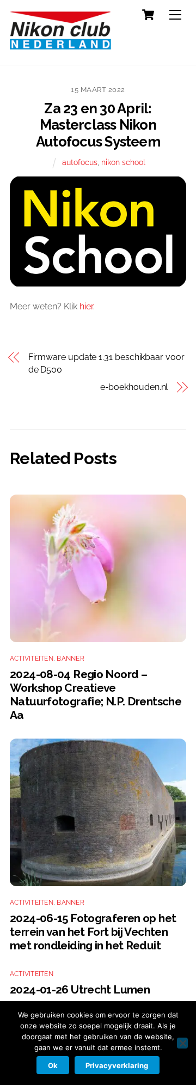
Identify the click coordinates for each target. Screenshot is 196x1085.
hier (86, 306)
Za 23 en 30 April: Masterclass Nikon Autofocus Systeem (98, 125)
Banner (70, 658)
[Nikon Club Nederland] (60, 45)
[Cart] (148, 15)
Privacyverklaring (116, 1065)
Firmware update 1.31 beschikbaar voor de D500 (106, 363)
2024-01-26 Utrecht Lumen (80, 989)
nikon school (123, 162)
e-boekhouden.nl (134, 387)
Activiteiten (31, 658)
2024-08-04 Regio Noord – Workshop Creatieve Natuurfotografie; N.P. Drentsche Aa (95, 694)
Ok (53, 1065)
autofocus (79, 162)
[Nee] (182, 1043)
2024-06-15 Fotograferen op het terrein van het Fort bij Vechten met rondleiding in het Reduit (93, 931)
